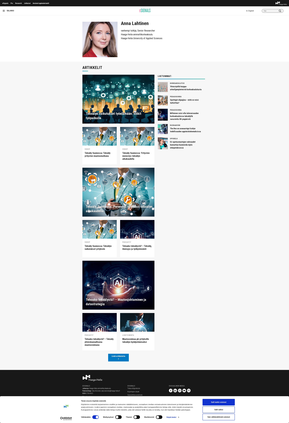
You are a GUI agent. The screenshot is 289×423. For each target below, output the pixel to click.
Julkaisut (27, 3)
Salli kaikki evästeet (218, 402)
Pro (12, 3)
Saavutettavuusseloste (134, 395)
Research (18, 3)
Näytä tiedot (171, 417)
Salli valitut (218, 410)
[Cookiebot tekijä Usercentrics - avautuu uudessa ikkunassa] (66, 418)
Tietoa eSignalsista (133, 388)
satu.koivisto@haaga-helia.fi (110, 391)
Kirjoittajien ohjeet (133, 392)
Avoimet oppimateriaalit (41, 3)
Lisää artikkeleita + (118, 357)
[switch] (118, 417)
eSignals (5, 3)
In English (250, 11)
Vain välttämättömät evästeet (218, 417)
